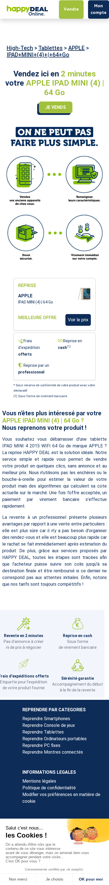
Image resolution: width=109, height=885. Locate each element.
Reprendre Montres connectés (52, 752)
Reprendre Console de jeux (48, 725)
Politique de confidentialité (49, 787)
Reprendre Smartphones (46, 718)
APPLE (76, 48)
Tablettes (50, 48)
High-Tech (20, 48)
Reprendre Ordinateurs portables (54, 738)
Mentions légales (39, 781)
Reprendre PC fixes (41, 745)
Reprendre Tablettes (43, 732)
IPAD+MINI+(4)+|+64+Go (38, 54)
